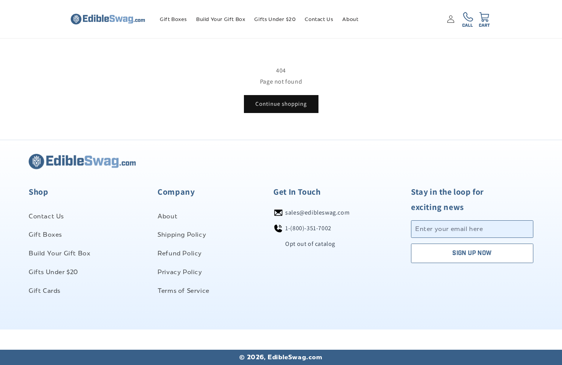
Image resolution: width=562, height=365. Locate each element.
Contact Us (46, 216)
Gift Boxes (45, 234)
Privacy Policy (180, 272)
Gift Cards (44, 290)
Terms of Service (184, 290)
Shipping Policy (182, 234)
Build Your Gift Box (59, 253)
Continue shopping (281, 103)
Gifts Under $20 (53, 272)
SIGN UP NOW (472, 253)
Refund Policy (180, 253)
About (167, 216)
